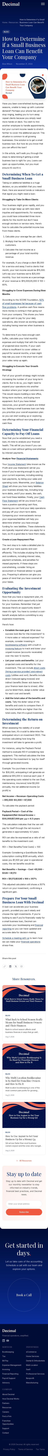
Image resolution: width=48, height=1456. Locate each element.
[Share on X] (16, 966)
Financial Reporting (10, 1374)
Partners (5, 1403)
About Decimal (8, 1394)
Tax (4, 1356)
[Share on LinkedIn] (10, 966)
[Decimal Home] (21, 4)
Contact (5, 1433)
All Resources (25, 1161)
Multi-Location (32, 1365)
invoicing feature (13, 648)
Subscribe (24, 1212)
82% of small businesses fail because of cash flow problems (23, 303)
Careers (5, 1412)
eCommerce (31, 1352)
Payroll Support (8, 1378)
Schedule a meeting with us (15, 938)
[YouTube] (7, 1340)
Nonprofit (30, 1378)
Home (4, 22)
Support (5, 1428)
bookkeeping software (16, 645)
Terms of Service (25, 1449)
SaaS (28, 1369)
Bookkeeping (8, 1352)
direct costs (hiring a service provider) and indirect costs (25, 671)
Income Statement (17, 464)
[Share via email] (21, 966)
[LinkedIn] (3, 1340)
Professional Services (35, 1374)
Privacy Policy (9, 1449)
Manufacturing (32, 1383)
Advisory (6, 1383)
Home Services (32, 1356)
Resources (13, 22)
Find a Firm (6, 1416)
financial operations (30, 941)
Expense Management (11, 1365)
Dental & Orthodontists (35, 1361)
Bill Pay (5, 1361)
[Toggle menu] (43, 4)
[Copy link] (4, 966)
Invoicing (6, 1369)
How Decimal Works (10, 1399)
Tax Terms (40, 1449)
